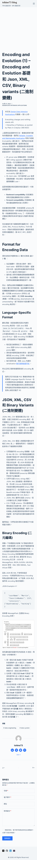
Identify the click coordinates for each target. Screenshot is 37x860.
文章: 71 (18, 755)
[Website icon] (16, 750)
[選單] (34, 4)
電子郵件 (7, 797)
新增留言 (7, 811)
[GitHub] (7, 851)
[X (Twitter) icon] (20, 750)
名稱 (6, 791)
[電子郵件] (14, 851)
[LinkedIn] (10, 851)
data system (24, 728)
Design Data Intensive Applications (14, 105)
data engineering (9, 728)
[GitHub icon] (24, 750)
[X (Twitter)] (3, 851)
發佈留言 (7, 838)
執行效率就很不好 (23, 364)
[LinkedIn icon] (12, 750)
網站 (5, 804)
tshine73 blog (9, 2)
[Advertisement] (18, 26)
